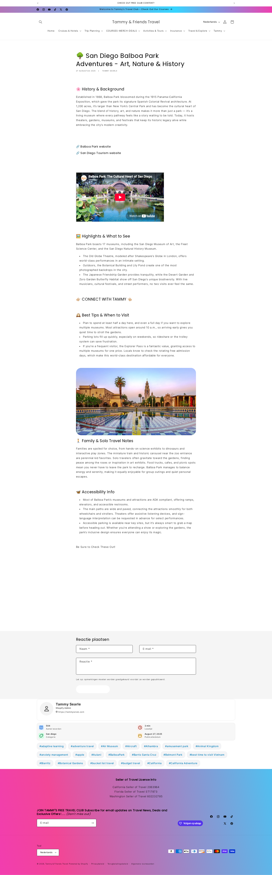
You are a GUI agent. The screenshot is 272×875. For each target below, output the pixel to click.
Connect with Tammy (90, 554)
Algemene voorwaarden (142, 864)
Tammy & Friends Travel (56, 864)
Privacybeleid (97, 864)
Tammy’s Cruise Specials (92, 568)
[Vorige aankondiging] (37, 3)
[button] (40, 22)
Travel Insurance (87, 590)
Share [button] (82, 80)
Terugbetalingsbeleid (118, 864)
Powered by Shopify (78, 864)
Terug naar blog (138, 618)
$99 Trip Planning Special (93, 561)
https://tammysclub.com (71, 712)
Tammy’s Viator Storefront (93, 605)
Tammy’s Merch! (87, 583)
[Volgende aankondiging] (234, 3)
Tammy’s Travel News (90, 598)
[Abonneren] (92, 823)
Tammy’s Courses (88, 576)
